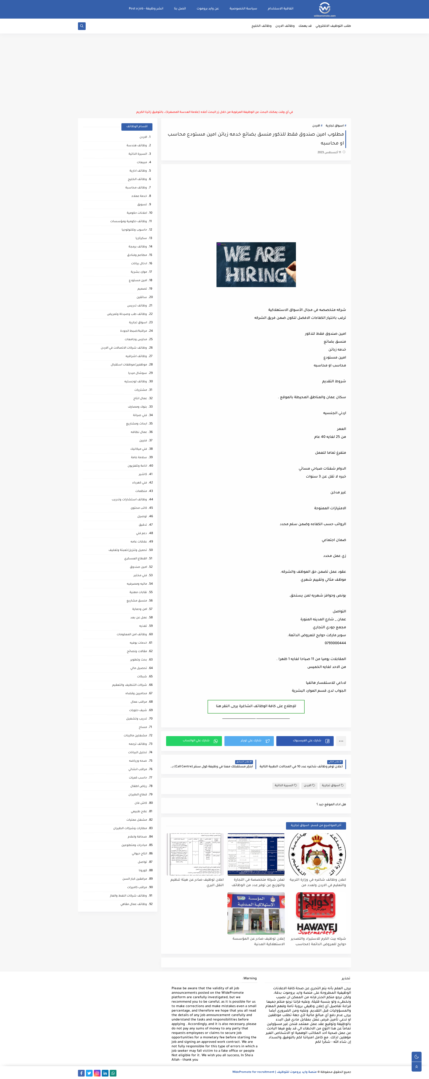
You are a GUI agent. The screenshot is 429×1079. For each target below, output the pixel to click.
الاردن (316, 126)
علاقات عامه (139, 542)
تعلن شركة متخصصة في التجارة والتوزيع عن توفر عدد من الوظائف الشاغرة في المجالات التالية (258, 883)
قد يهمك (305, 26)
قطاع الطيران (137, 795)
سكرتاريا (141, 238)
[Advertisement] (214, 72)
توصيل (142, 516)
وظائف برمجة (138, 247)
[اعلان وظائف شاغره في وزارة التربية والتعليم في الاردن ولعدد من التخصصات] (317, 854)
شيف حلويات (138, 710)
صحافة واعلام (137, 837)
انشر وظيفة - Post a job (146, 9)
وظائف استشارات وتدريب (129, 500)
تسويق (142, 205)
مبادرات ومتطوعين (134, 845)
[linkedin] (105, 1073)
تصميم (142, 289)
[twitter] (89, 1073)
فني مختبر (140, 575)
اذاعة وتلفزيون (137, 466)
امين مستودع (138, 280)
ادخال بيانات (139, 264)
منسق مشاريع (137, 601)
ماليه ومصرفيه (137, 584)
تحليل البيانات (137, 752)
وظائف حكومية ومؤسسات (128, 221)
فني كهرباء (139, 483)
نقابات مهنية (138, 592)
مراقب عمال (139, 702)
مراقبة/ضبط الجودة (133, 331)
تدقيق (143, 525)
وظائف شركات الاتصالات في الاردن (124, 348)
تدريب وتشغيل (136, 719)
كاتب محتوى (139, 508)
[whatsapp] (113, 1073)
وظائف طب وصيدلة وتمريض (127, 314)
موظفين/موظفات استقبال (129, 365)
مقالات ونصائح (137, 651)
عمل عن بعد (138, 618)
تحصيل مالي (138, 668)
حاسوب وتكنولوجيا (134, 230)
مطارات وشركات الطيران (130, 828)
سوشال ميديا (137, 373)
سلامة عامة (139, 457)
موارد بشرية (139, 272)
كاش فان (141, 803)
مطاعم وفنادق (137, 255)
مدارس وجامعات (136, 339)
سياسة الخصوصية (243, 9)
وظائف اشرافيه (136, 356)
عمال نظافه (139, 432)
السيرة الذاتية (284, 785)
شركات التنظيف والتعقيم (129, 685)
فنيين (143, 441)
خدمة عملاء (139, 196)
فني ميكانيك (138, 449)
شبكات (142, 677)
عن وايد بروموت (208, 9)
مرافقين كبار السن (134, 879)
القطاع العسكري (135, 559)
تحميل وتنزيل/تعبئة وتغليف (127, 550)
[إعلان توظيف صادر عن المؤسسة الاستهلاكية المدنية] (256, 913)
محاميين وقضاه (136, 693)
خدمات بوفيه (138, 643)
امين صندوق (138, 567)
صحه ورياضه (138, 761)
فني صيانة (140, 415)
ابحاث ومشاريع (136, 424)
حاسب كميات (138, 778)
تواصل (142, 862)
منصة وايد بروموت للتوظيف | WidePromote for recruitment (274, 1072)
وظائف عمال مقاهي (133, 904)
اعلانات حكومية (137, 213)
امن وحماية (139, 609)
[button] (305, 741)
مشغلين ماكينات (135, 736)
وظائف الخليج (261, 26)
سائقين (142, 297)
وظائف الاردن (285, 26)
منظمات (141, 491)
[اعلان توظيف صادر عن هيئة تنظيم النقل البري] (195, 854)
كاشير (143, 474)
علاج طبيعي (139, 811)
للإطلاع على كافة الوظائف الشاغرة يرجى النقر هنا (256, 707)
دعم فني (141, 533)
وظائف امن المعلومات (132, 634)
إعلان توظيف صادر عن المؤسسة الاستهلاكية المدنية (259, 942)
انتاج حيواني (139, 854)
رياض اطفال (138, 786)
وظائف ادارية (138, 171)
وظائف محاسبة (136, 188)
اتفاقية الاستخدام (280, 9)
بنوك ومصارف (137, 407)
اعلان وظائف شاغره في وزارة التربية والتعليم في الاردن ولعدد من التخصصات (318, 883)
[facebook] (81, 1073)
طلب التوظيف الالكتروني (333, 26)
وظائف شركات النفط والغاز (128, 896)
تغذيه (143, 626)
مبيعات (142, 162)
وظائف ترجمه (138, 744)
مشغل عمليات (136, 820)
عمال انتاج (140, 398)
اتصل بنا (180, 9)
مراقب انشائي (137, 769)
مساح (143, 727)
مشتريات (140, 390)
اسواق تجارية (335, 126)
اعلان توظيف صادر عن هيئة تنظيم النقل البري (197, 883)
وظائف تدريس (137, 306)
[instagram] (97, 1073)
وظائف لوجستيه (135, 382)
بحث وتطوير (138, 660)
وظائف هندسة (137, 146)
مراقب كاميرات (137, 887)
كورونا (143, 870)
